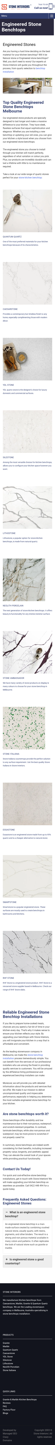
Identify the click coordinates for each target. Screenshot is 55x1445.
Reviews (7, 1403)
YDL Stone (8, 1356)
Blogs (5, 1413)
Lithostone (8, 1363)
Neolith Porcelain (11, 1367)
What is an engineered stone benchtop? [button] (25, 1214)
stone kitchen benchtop (30, 177)
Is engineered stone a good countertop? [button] (24, 1261)
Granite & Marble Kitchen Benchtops (20, 1399)
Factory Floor (9, 1410)
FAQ (5, 1406)
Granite (6, 1343)
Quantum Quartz (10, 1350)
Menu (4, 15)
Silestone (7, 1360)
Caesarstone (9, 1353)
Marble (6, 1346)
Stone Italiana (9, 1370)
